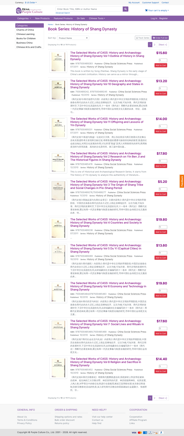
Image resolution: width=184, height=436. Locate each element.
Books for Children (26, 38)
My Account (134, 2)
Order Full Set (161, 38)
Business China (24, 42)
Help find (96, 423)
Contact (165, 2)
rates (79, 416)
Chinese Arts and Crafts (28, 47)
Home (50, 24)
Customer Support (150, 2)
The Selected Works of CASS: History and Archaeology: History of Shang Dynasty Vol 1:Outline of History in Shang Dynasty (107, 56)
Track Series (143, 38)
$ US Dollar (30, 2)
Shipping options (63, 416)
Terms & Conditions (27, 420)
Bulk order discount (65, 420)
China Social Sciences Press (118, 63)
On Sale (81, 18)
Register (163, 18)
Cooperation (135, 416)
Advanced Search (63, 13)
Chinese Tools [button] (96, 18)
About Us (22, 416)
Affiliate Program (138, 420)
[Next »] (163, 44)
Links (132, 423)
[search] (125, 9)
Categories (23, 18)
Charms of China (25, 29)
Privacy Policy (24, 423)
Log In (154, 18)
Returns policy (62, 423)
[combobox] (89, 9)
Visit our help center (102, 416)
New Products (42, 18)
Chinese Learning (25, 34)
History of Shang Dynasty (100, 66)
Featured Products (63, 18)
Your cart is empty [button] (157, 10)
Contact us (97, 420)
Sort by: (52, 38)
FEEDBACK (181, 181)
